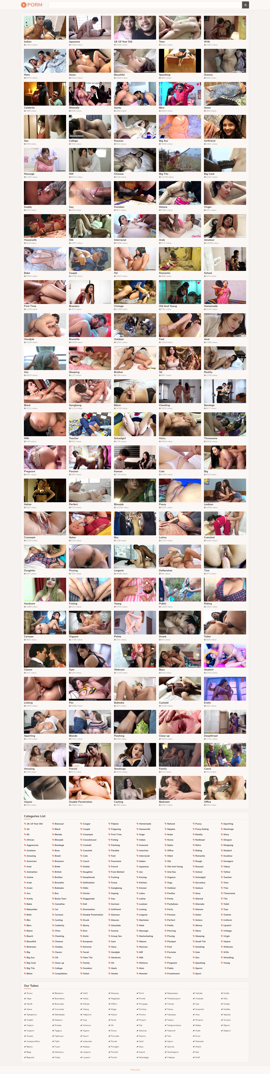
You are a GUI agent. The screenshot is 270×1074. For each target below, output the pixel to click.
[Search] (245, 4)
